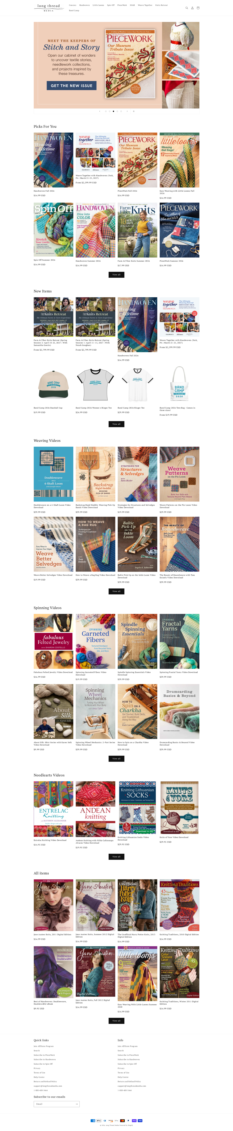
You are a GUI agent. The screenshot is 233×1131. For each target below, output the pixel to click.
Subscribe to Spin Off (43, 1064)
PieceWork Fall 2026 (127, 191)
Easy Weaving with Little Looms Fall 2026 (177, 192)
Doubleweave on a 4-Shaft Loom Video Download (52, 506)
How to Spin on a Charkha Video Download (133, 743)
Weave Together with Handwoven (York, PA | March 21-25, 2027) (94, 176)
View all (116, 274)
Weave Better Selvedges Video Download (53, 575)
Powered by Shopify (126, 1125)
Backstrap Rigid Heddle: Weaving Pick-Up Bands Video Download (95, 506)
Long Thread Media (112, 1125)
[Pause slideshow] (133, 111)
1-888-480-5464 (41, 1090)
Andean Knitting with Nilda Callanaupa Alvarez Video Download (94, 841)
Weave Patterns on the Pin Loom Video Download (178, 506)
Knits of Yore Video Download (174, 837)
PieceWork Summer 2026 (171, 261)
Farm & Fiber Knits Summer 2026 (134, 261)
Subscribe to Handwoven (45, 1059)
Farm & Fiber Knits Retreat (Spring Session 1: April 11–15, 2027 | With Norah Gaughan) (93, 342)
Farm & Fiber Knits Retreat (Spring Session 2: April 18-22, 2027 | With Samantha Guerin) (50, 342)
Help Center (39, 1077)
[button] (187, 8)
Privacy (37, 1068)
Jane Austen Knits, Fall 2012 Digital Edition (93, 1001)
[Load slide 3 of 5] (113, 111)
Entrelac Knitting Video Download (50, 840)
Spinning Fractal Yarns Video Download (179, 672)
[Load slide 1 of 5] (106, 111)
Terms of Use (39, 1072)
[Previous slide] (99, 111)
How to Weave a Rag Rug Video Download (95, 575)
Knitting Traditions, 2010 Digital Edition (179, 934)
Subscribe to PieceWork (44, 1055)
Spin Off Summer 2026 (44, 260)
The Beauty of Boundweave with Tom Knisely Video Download (177, 576)
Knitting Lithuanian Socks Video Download (133, 838)
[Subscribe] (76, 1104)
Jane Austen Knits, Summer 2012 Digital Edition (95, 935)
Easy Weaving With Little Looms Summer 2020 (137, 1005)
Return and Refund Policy (45, 1081)
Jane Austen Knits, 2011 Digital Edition (52, 934)
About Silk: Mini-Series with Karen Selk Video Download (53, 743)
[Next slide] (127, 111)
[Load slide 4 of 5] (117, 111)
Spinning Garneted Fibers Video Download (91, 673)
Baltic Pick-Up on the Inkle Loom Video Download (137, 576)
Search (37, 1050)
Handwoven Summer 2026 (88, 261)
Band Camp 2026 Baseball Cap (48, 408)
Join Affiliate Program (44, 1046)
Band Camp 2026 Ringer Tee (131, 408)
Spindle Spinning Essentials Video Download (134, 673)
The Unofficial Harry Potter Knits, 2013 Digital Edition (136, 935)
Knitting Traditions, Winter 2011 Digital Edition (179, 1002)
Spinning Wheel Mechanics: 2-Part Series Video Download (95, 743)
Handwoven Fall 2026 (44, 191)
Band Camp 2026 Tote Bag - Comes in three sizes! (177, 409)
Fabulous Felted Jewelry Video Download (53, 672)
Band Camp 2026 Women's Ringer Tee (94, 408)
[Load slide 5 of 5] (121, 111)
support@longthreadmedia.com (48, 1086)
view (116, 65)
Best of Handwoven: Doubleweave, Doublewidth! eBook (50, 1002)
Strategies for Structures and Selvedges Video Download (136, 506)
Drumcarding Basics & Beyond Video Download (177, 743)
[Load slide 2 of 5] (110, 111)
